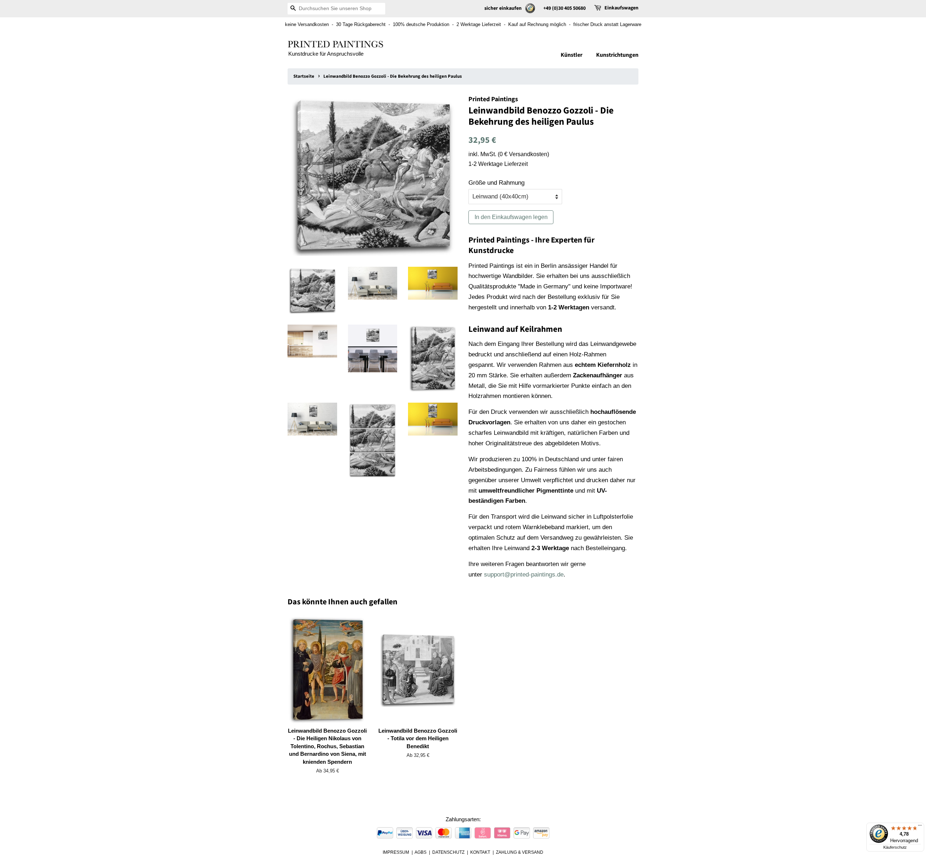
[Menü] (920, 827)
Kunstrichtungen (617, 55)
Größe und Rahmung (496, 182)
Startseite (303, 76)
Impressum (396, 852)
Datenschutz (448, 852)
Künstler (571, 55)
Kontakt (480, 852)
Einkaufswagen (621, 8)
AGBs (420, 852)
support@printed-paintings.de (524, 574)
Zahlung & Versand (519, 852)
